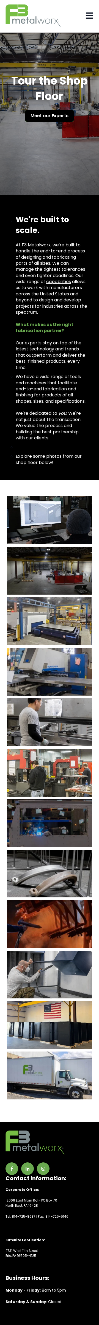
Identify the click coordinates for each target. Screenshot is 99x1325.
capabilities (58, 281)
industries (52, 306)
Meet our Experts (49, 116)
